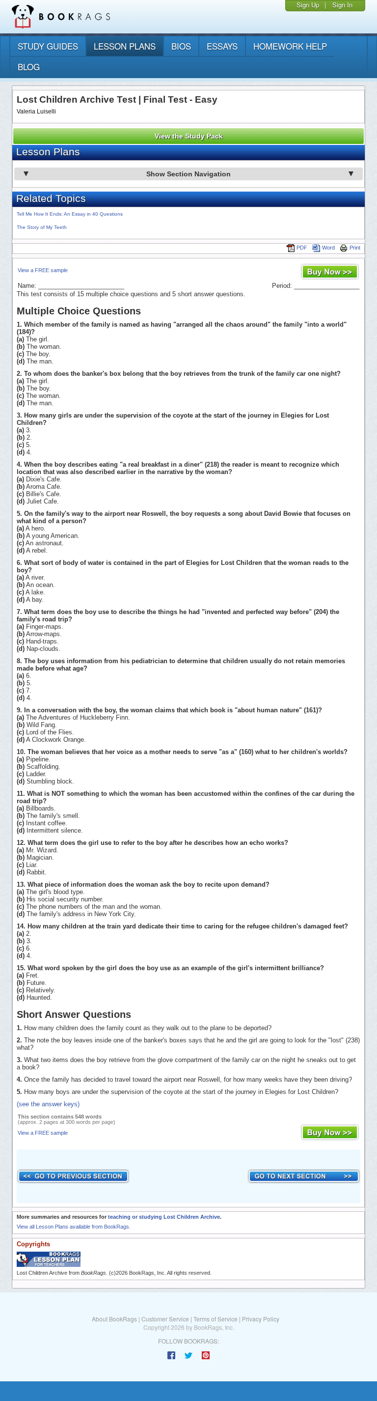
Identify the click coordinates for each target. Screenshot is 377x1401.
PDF (301, 248)
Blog (29, 66)
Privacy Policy (260, 1319)
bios (181, 46)
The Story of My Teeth (42, 227)
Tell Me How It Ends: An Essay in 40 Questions (70, 214)
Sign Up (307, 4)
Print (355, 248)
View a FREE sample (43, 270)
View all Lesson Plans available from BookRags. (74, 1227)
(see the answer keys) (48, 1104)
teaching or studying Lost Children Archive (164, 1217)
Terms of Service (215, 1319)
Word (328, 248)
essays (222, 46)
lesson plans (125, 46)
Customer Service (165, 1319)
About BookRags (114, 1319)
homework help (290, 46)
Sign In (342, 4)
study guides (48, 46)
